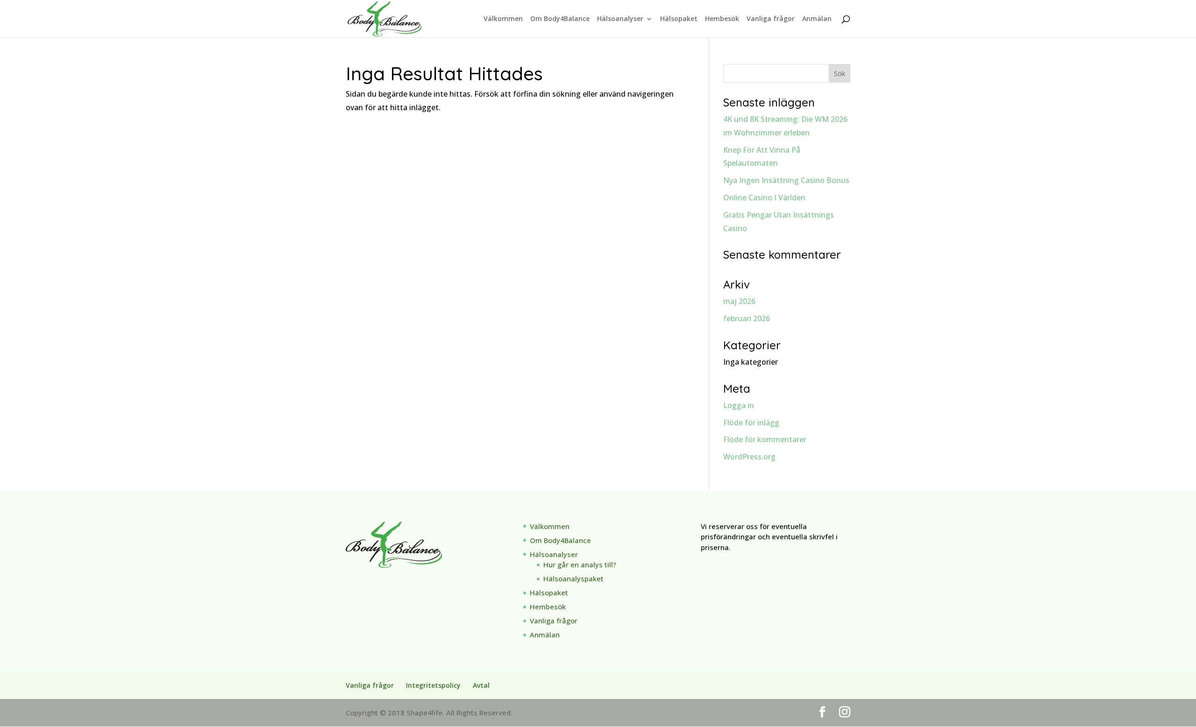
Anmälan (817, 19)
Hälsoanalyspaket (573, 578)
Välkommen (503, 19)
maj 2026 (739, 301)
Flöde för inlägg (751, 422)
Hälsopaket (679, 19)
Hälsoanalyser (620, 19)
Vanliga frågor (771, 19)
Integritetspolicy (433, 685)
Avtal (481, 685)
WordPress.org (749, 457)
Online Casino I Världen (764, 197)
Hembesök (722, 19)
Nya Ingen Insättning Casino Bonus (786, 180)
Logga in (738, 405)
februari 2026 (746, 318)
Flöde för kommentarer (764, 439)
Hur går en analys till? (579, 564)
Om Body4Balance (560, 19)
